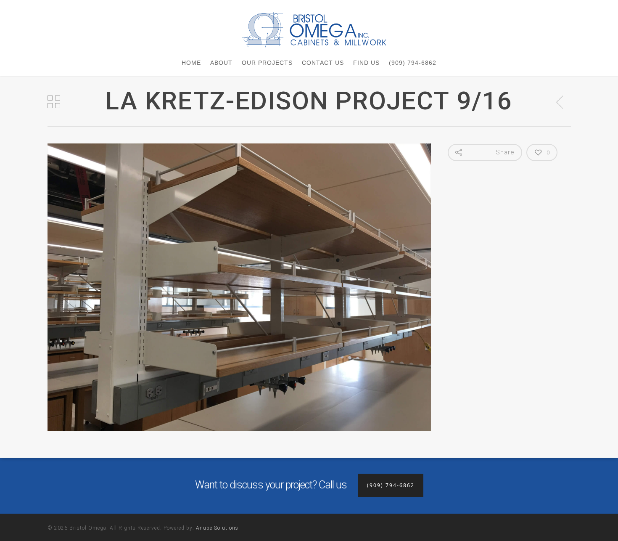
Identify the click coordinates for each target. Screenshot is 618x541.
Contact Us (323, 62)
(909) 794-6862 (412, 62)
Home (191, 62)
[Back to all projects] (54, 102)
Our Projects (267, 62)
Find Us (366, 62)
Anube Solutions (217, 528)
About (221, 62)
